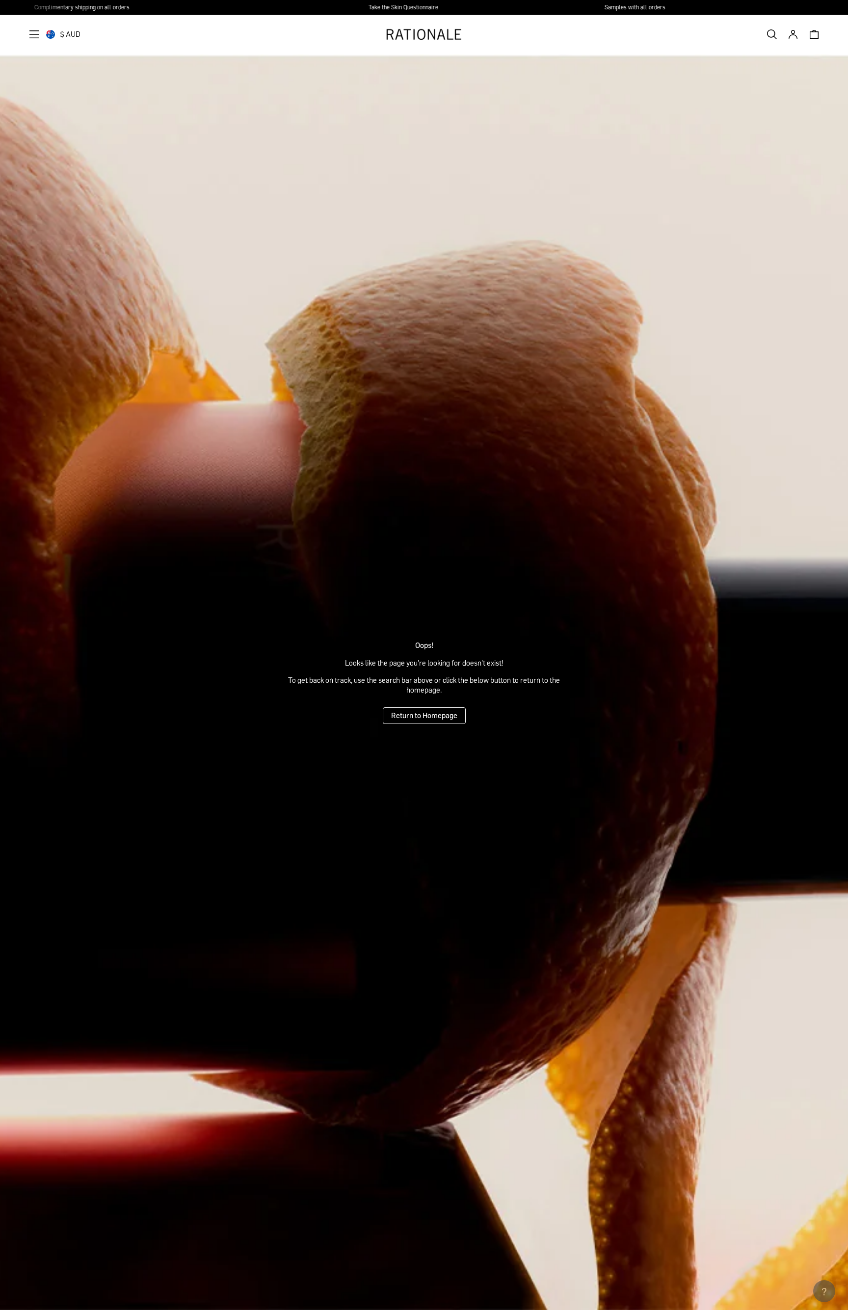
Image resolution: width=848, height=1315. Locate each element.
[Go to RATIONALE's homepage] (424, 34)
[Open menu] (34, 34)
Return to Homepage (424, 715)
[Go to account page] (793, 34)
